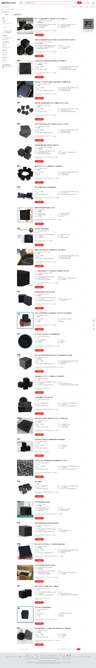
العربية (60, 656)
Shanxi (5, 54)
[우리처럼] (67, 655)
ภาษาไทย (72, 656)
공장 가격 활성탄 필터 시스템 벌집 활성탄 (45, 187)
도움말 (81, 6)
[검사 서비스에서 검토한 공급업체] (8, 30)
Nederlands (64, 656)
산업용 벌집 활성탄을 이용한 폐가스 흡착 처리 (47, 145)
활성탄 (4, 22)
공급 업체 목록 (17, 14)
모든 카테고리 (6, 6)
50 (25, 649)
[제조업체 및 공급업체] (8, 2)
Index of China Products (56, 658)
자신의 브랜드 (6, 47)
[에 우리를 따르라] (70, 655)
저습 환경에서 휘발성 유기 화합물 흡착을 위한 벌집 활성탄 (50, 439)
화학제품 (4, 20)
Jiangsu (5, 52)
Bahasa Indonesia (87, 656)
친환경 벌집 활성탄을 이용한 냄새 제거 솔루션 (47, 523)
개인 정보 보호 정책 (42, 655)
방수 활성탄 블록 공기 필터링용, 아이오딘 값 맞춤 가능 (51, 18)
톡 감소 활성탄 (38, 481)
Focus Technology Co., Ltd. (49, 660)
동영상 (18, 18)
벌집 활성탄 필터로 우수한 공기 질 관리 (45, 292)
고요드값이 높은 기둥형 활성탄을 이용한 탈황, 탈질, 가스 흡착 (51, 460)
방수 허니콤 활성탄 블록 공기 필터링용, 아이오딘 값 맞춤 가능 (88, 32)
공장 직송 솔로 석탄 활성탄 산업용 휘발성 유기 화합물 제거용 (52, 82)
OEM (4, 44)
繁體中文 (20, 656)
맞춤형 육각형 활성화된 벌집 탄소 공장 (45, 207)
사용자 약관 (36, 655)
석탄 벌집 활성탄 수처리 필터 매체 (43, 397)
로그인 (93, 3)
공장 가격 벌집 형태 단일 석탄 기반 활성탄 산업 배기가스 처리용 (51, 124)
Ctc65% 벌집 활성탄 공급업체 (42, 502)
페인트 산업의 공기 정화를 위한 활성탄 (47, 586)
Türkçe (76, 656)
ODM (4, 45)
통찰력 (64, 655)
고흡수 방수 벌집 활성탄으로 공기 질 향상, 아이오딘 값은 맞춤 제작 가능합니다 (55, 39)
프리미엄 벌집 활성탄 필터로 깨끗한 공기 (45, 565)
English (11, 656)
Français (28, 656)
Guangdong (5, 57)
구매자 (73, 6)
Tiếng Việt (81, 656)
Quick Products (36, 658)
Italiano (46, 656)
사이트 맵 (60, 655)
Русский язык (51, 656)
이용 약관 (51, 663)
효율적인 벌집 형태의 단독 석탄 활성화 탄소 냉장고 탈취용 (50, 249)
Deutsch (37, 656)
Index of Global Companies (66, 658)
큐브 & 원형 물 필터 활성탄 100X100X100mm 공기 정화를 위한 (53, 628)
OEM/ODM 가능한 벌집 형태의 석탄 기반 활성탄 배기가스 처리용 (51, 103)
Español (32, 656)
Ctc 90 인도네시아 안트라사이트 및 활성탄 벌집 (47, 334)
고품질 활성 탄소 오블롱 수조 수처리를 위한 (49, 376)
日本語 (24, 656)
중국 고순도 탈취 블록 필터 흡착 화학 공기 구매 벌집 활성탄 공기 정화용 (53, 355)
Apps (87, 6)
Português (41, 656)
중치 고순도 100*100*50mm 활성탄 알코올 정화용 (50, 544)
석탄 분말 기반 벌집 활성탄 (42, 228)
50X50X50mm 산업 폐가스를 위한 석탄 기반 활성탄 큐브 (51, 418)
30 (23, 649)
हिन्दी (68, 656)
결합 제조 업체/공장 (7, 37)
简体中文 (15, 656)
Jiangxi (4, 59)
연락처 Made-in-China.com (52, 655)
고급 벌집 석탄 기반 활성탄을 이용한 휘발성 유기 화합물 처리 (50, 61)
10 (20, 649)
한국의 (56, 656)
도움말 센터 (28, 655)
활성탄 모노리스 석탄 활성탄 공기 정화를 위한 (48, 166)
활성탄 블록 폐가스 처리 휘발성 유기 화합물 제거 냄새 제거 (52, 271)
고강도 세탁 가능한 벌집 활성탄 (43, 607)
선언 (32, 655)
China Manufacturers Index (45, 658)
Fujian (4, 55)
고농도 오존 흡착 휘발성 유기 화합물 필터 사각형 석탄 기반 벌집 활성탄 (53, 313)
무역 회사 (5, 39)
